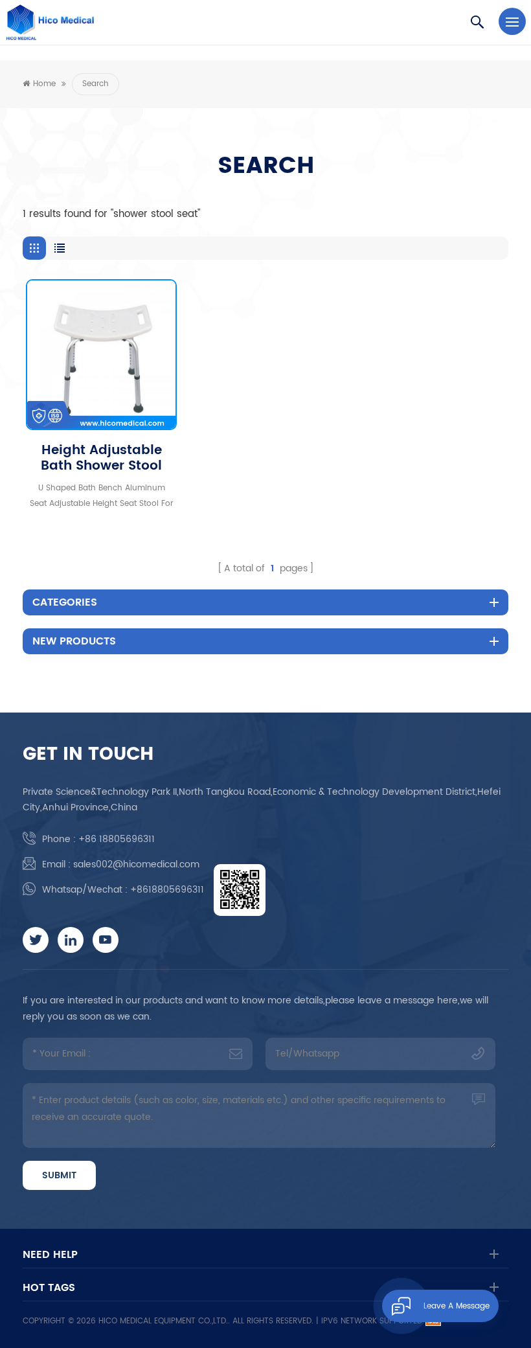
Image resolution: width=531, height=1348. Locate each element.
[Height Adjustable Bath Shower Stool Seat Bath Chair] (101, 354)
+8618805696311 (167, 889)
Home (44, 84)
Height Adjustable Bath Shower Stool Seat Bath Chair (101, 458)
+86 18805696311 (116, 839)
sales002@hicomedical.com (136, 864)
